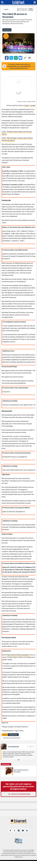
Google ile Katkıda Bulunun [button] (20, 794)
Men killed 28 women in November (14, 15)
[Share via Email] (29, 58)
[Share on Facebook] (7, 58)
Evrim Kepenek (13, 746)
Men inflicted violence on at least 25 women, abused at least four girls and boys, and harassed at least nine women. (17, 21)
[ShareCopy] (25, 58)
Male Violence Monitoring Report (18, 655)
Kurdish (32, 105)
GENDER (6, 9)
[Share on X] (11, 58)
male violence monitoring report (11, 737)
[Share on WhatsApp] (16, 58)
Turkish (26, 105)
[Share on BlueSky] (20, 58)
